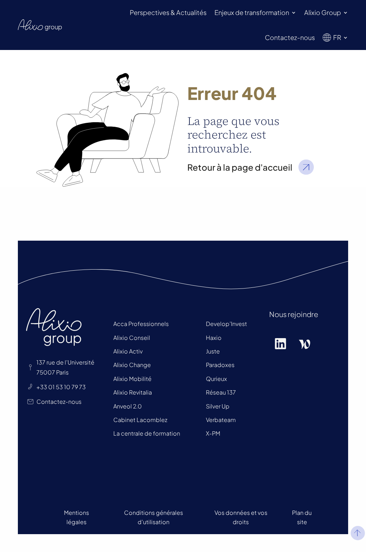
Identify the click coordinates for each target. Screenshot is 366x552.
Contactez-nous (290, 37)
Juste (213, 351)
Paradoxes (220, 364)
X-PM (213, 433)
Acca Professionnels (141, 323)
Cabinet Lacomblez (140, 419)
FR (337, 37)
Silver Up (217, 406)
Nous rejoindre (293, 314)
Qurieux (216, 378)
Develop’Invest (226, 323)
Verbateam (221, 419)
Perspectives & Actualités (168, 12)
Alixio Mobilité (132, 378)
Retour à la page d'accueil (239, 167)
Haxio (214, 337)
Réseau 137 (221, 392)
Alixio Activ (128, 351)
